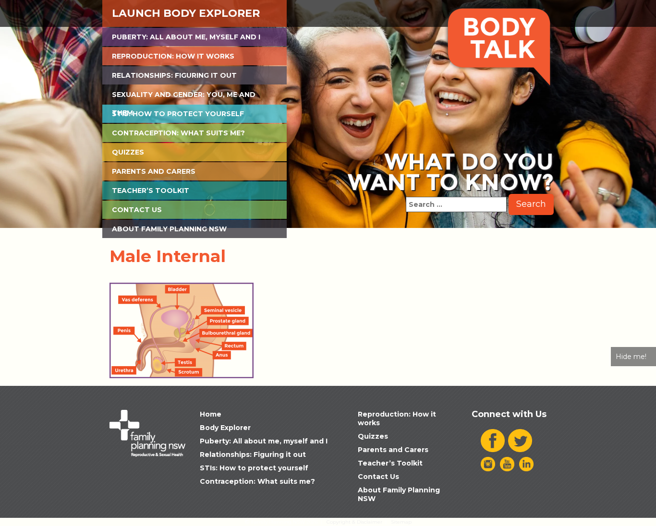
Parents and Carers (153, 171)
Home (210, 414)
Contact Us (137, 209)
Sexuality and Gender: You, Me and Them (183, 97)
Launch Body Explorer (186, 13)
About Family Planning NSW (169, 229)
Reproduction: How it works (173, 56)
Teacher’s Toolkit (150, 190)
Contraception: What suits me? (178, 133)
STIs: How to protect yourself (178, 113)
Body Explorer (225, 427)
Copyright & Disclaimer (354, 522)
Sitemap (401, 522)
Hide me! (631, 356)
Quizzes (128, 152)
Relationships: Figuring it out (174, 75)
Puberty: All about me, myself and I (186, 37)
